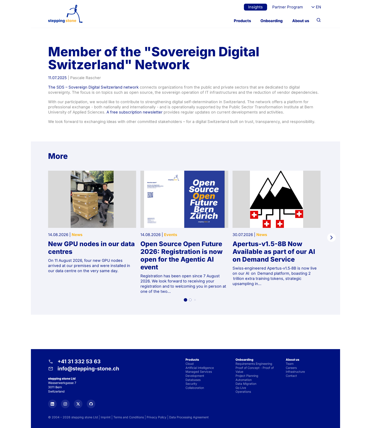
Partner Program (287, 7)
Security (191, 383)
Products (242, 20)
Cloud (190, 363)
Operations (243, 391)
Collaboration (195, 388)
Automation (244, 380)
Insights (255, 7)
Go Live (241, 388)
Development (195, 375)
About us (300, 20)
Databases (193, 380)
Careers (291, 368)
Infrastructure (295, 371)
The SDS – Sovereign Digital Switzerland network (93, 87)
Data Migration (246, 383)
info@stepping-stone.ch (88, 368)
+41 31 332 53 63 (79, 361)
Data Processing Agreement (189, 417)
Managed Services (199, 371)
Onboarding (271, 20)
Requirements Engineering (254, 363)
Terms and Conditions (128, 417)
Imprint (106, 417)
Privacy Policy (156, 417)
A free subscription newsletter (135, 112)
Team (289, 363)
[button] (185, 300)
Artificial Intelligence (200, 368)
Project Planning (247, 375)
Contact (291, 375)
